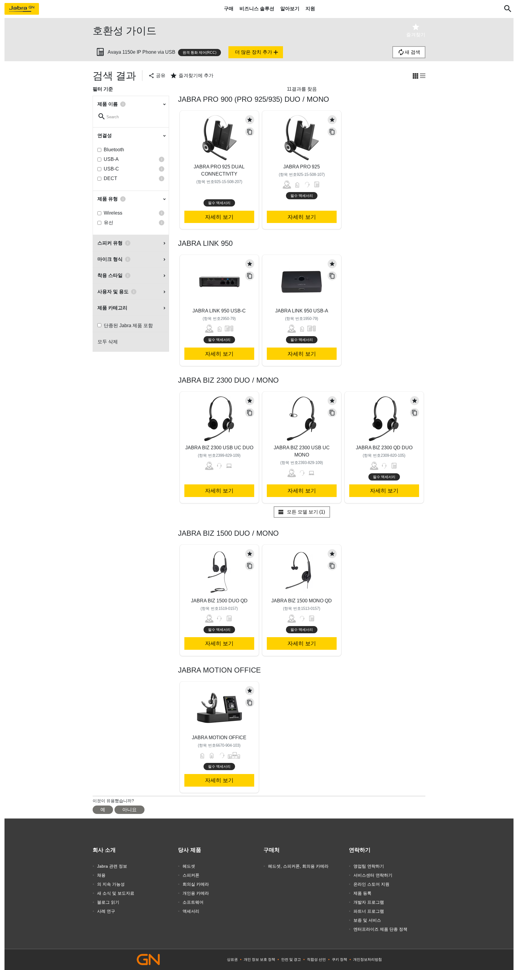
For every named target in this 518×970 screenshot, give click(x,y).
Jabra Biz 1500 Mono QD (301, 600)
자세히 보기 (219, 217)
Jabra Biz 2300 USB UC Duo (219, 447)
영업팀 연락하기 (368, 866)
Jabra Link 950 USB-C (219, 310)
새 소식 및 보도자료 (115, 893)
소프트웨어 (193, 902)
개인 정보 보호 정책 (259, 959)
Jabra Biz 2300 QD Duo (384, 447)
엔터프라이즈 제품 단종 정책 (380, 929)
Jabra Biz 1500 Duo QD (219, 600)
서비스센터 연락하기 (372, 875)
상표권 (232, 959)
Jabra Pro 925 (301, 166)
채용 (101, 875)
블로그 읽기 (108, 902)
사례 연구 (106, 911)
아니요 (129, 809)
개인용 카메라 (196, 893)
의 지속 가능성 (111, 884)
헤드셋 (189, 866)
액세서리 (191, 911)
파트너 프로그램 (368, 911)
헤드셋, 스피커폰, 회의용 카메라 (298, 866)
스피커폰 (191, 875)
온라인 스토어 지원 (371, 884)
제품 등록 (362, 893)
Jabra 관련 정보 (112, 866)
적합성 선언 (316, 959)
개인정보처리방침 (367, 959)
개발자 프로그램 (368, 902)
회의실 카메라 (196, 884)
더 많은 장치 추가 (257, 52)
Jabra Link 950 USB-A (301, 310)
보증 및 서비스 (367, 920)
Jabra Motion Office (219, 737)
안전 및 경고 (291, 959)
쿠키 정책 (339, 959)
